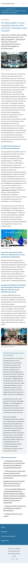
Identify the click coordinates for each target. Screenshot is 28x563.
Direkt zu (7, 527)
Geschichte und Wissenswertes (12, 536)
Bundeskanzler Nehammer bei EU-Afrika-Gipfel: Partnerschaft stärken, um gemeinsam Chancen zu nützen (14, 483)
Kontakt (14, 556)
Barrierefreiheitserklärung (14, 553)
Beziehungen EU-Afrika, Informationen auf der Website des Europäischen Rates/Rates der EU (14, 508)
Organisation (8, 531)
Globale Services (9, 540)
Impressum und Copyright (14, 548)
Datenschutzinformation (14, 551)
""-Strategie (8, 190)
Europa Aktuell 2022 (10, 9)
